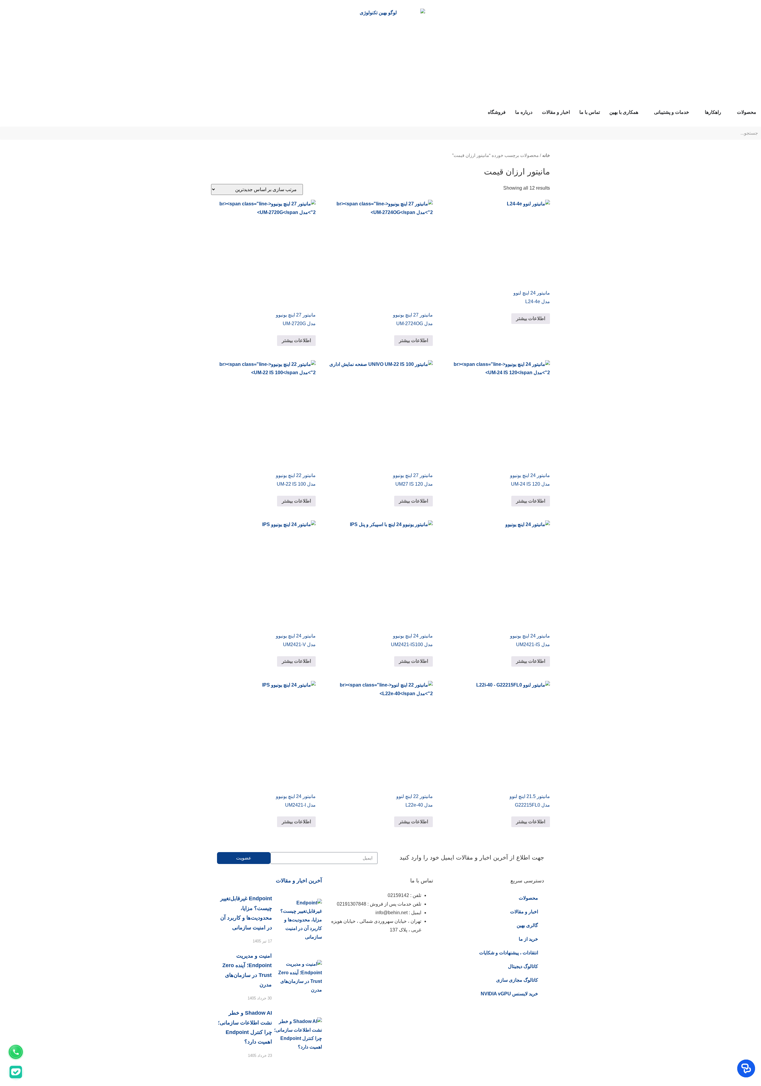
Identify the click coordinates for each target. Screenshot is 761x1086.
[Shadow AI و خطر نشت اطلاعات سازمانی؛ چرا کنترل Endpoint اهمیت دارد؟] (297, 1034)
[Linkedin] (409, 947)
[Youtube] (361, 947)
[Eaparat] (393, 947)
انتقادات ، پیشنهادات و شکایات (508, 952)
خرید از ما (528, 939)
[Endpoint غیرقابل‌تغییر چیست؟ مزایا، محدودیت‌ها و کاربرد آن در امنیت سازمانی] (297, 920)
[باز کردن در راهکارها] (701, 112)
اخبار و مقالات (524, 911)
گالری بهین (527, 925)
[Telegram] (377, 947)
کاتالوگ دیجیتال (523, 966)
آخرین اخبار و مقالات (299, 881)
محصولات (528, 898)
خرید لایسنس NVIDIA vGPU (509, 993)
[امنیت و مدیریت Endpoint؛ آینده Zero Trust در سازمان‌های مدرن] (297, 977)
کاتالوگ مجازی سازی (517, 980)
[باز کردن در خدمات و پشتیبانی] (650, 112)
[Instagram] (425, 947)
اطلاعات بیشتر (530, 318)
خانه (546, 155)
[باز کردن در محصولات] (733, 112)
